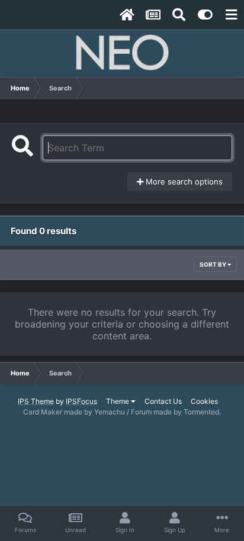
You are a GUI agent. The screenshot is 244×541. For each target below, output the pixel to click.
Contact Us (163, 401)
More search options (183, 181)
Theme (118, 401)
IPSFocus (81, 401)
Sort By (213, 264)
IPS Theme (36, 401)
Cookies (204, 401)
